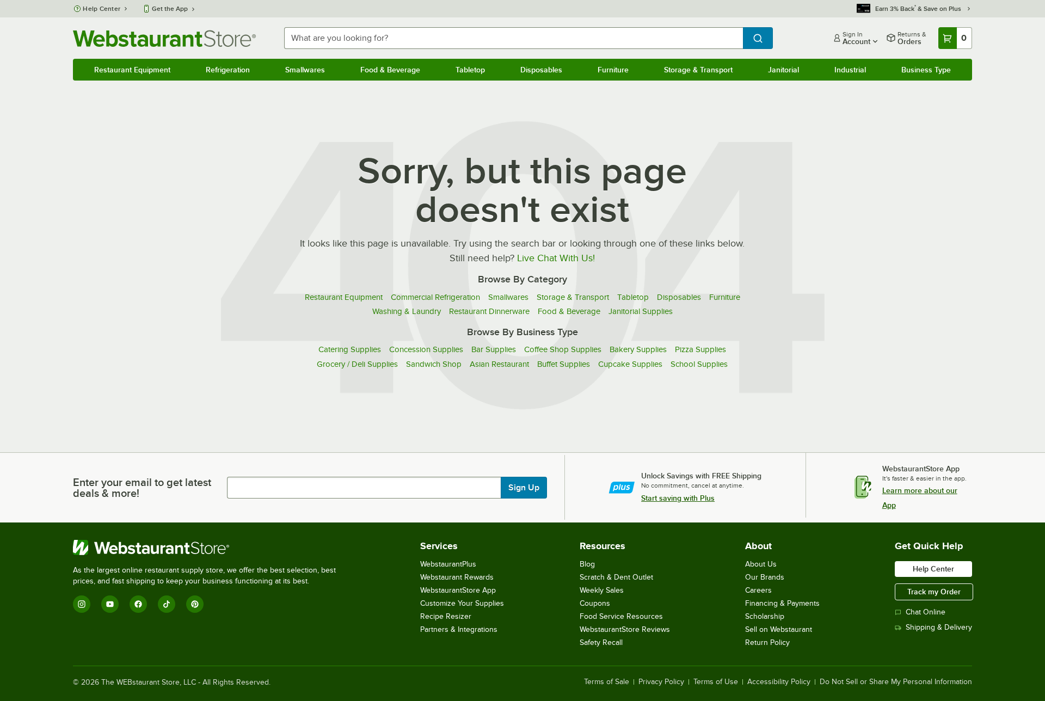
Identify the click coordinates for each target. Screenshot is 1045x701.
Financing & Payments (782, 603)
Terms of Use (715, 682)
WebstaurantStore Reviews (625, 629)
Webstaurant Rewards (457, 577)
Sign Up (523, 488)
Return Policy (767, 642)
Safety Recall (601, 642)
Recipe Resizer (445, 616)
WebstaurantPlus (448, 564)
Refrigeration (228, 69)
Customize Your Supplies (462, 603)
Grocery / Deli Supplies (357, 364)
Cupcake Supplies (630, 364)
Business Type (926, 69)
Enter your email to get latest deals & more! (142, 488)
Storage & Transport (698, 69)
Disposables (541, 69)
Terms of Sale (606, 682)
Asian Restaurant (499, 364)
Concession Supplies (426, 349)
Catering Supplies (349, 349)
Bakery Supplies (638, 349)
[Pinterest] (195, 604)
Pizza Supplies (700, 349)
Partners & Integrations (458, 629)
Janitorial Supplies (640, 311)
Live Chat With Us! (556, 258)
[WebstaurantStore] (209, 547)
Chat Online (925, 612)
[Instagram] (81, 604)
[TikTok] (166, 604)
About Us (761, 564)
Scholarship (764, 616)
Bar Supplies (493, 349)
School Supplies (699, 364)
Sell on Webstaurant (778, 629)
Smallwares (305, 69)
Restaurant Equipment (132, 69)
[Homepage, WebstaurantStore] (164, 38)
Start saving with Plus (678, 498)
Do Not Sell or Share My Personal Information (896, 682)
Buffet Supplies (563, 364)
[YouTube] (110, 604)
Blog (587, 564)
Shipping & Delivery (939, 627)
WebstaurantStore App (458, 590)
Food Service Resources (621, 616)
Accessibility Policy (778, 682)
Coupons (595, 603)
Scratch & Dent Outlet (616, 577)
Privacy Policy (661, 682)
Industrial (850, 69)
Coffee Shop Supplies (562, 349)
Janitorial (783, 69)
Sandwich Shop (434, 364)
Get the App (170, 9)
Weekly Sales (602, 590)
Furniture (613, 69)
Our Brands (764, 577)
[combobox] (513, 38)
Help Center (101, 9)
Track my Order (934, 591)
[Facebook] (138, 604)
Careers (758, 590)
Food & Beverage (390, 69)
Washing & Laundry (406, 311)
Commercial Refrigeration (435, 297)
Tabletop (470, 69)
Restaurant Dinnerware (489, 311)
